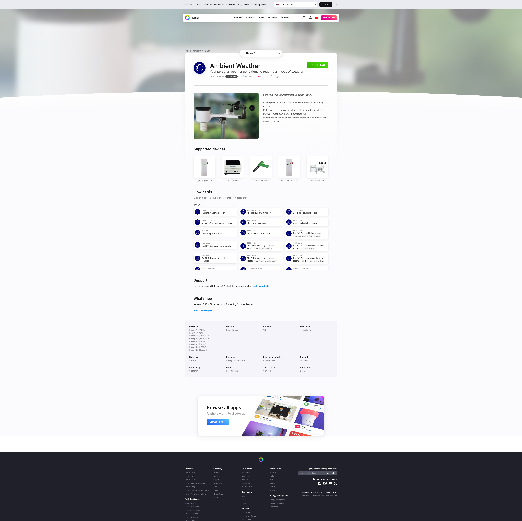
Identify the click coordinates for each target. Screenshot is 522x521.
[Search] (304, 17)
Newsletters (218, 494)
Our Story (216, 476)
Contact (216, 497)
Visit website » (269, 360)
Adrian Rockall (306, 330)
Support (285, 17)
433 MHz (273, 483)
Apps (261, 17)
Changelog (246, 483)
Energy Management (278, 500)
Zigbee (272, 476)
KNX (271, 480)
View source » (269, 371)
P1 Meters (274, 507)
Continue (325, 4)
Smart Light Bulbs (191, 517)
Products (237, 17)
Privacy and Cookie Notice (310, 496)
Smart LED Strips (191, 514)
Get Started (246, 473)
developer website (260, 286)
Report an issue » (233, 371)
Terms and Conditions (329, 496)
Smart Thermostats (192, 510)
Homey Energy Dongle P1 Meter (197, 490)
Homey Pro (189, 476)
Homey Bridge (190, 487)
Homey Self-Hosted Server (195, 483)
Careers (216, 473)
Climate (192, 360)
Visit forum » (194, 371)
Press (215, 490)
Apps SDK (245, 476)
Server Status (247, 487)
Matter (272, 487)
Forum (244, 500)
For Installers (247, 512)
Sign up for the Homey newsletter (322, 468)
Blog (215, 487)
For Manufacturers (249, 516)
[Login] (310, 17)
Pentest (245, 503)
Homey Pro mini (191, 480)
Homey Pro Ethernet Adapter (195, 494)
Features (250, 17)
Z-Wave (273, 473)
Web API (245, 480)
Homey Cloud (190, 473)
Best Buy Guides (192, 499)
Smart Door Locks (192, 507)
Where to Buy (218, 483)
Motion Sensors (191, 503)
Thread (272, 490)
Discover (272, 17)
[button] (295, 4)
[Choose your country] (316, 17)
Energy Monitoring (277, 503)
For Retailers (246, 519)
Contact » (304, 360)
